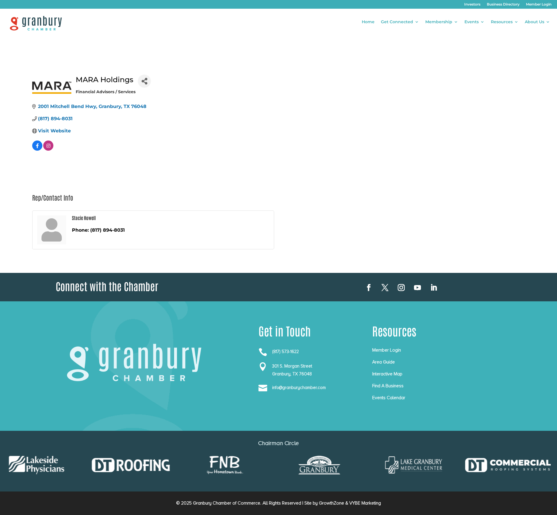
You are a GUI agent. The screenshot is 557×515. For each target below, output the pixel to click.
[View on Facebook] (37, 149)
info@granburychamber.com (299, 387)
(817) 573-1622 (285, 351)
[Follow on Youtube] (417, 288)
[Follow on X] (385, 288)
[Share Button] (144, 81)
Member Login (538, 4)
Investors (472, 4)
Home (368, 22)
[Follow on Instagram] (401, 288)
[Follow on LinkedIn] (434, 288)
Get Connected (397, 22)
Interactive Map (387, 374)
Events (471, 22)
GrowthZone (331, 503)
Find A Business (388, 386)
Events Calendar (388, 398)
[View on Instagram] (48, 149)
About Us (534, 22)
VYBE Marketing (365, 503)
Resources (502, 22)
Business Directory (503, 4)
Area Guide (383, 362)
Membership (438, 22)
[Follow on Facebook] (369, 288)
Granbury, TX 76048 (292, 374)
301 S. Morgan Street (292, 366)
